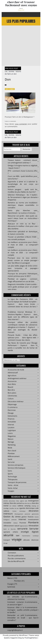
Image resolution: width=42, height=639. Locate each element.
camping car (35, 506)
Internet (11, 424)
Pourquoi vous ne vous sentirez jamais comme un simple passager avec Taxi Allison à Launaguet (22, 260)
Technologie (12, 476)
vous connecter (21, 124)
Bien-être (11, 390)
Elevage (11, 413)
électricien (35, 540)
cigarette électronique (27, 508)
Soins (10, 471)
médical (15, 523)
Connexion (12, 553)
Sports (10, 474)
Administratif (13, 372)
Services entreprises (15, 465)
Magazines (12, 436)
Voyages (11, 491)
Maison (10, 439)
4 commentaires (31, 597)
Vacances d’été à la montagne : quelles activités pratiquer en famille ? (22, 610)
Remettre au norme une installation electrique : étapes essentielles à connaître (22, 205)
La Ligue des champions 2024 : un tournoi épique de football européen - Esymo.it (22, 301)
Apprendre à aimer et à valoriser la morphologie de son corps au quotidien (22, 184)
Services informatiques (16, 468)
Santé (10, 459)
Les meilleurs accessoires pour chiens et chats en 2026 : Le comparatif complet (22, 244)
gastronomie (35, 514)
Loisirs (10, 433)
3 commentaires (31, 615)
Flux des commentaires (17, 558)
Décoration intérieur (16, 401)
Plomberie (33, 522)
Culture (10, 398)
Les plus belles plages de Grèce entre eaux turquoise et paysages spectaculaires (22, 268)
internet (22, 519)
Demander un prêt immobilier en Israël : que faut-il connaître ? (22, 617)
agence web (23, 501)
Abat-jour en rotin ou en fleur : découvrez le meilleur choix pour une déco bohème (22, 226)
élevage (5, 543)
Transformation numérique (30, 535)
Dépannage (12, 404)
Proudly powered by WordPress (15, 635)
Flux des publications (16, 555)
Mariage (11, 442)
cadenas (20, 506)
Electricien (12, 410)
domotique (22, 511)
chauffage (6, 508)
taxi (17, 535)
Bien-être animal (16, 503)
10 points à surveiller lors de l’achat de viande (22, 347)
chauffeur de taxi (14, 508)
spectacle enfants (10, 532)
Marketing (11, 445)
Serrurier (11, 462)
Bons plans (12, 393)
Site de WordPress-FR (16, 561)
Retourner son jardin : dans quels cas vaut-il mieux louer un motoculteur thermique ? (22, 218)
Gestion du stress (12, 516)
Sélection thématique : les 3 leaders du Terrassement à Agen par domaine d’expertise (22, 197)
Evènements (12, 416)
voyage (17, 539)
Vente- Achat (13, 488)
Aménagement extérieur (17, 378)
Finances (11, 419)
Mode (10, 448)
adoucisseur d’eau (14, 501)
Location (11, 427)
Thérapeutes (13, 479)
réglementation (24, 526)
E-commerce (12, 407)
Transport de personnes (17, 482)
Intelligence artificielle (10, 519)
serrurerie (22, 528)
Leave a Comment (9, 89)
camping (27, 506)
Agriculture (12, 375)
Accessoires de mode (16, 370)
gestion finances (28, 517)
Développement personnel (22, 514)
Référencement (14, 456)
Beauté (10, 387)
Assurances (12, 381)
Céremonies (12, 396)
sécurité (8, 535)
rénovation (34, 525)
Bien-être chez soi (27, 503)
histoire (37, 517)
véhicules (26, 540)
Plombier (11, 453)
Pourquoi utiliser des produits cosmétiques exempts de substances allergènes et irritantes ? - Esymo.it (22, 324)
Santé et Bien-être (9, 529)
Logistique (12, 430)
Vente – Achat (13, 485)
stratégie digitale (30, 531)
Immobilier (12, 422)
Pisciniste (22, 523)
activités (5, 501)
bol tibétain (13, 506)
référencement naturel (11, 526)
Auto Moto (12, 384)
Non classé (12, 450)
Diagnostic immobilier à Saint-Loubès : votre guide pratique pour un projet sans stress (22, 286)
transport (6, 540)
